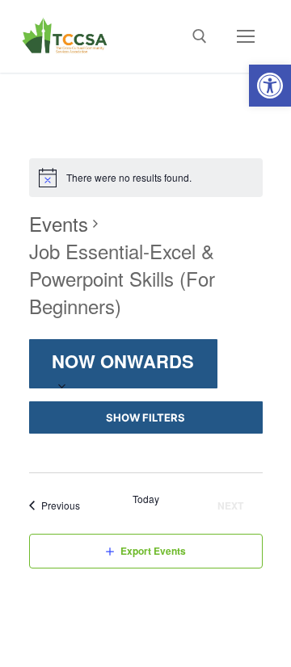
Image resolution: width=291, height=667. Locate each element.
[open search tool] (199, 36)
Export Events (153, 550)
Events (58, 223)
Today (146, 499)
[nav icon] (246, 36)
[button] (270, 86)
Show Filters (145, 417)
